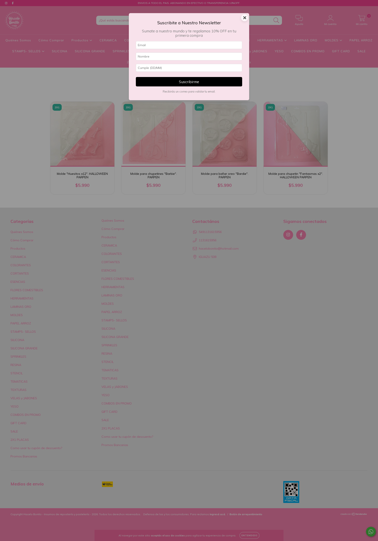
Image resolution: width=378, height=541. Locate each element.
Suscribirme (189, 81)
